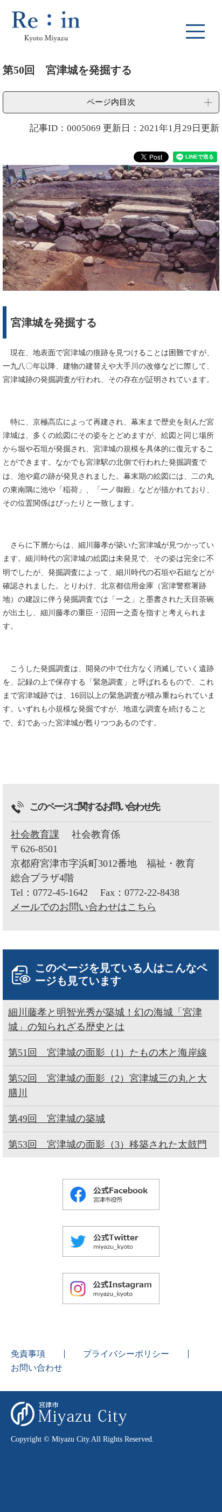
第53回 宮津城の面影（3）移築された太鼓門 (107, 1144)
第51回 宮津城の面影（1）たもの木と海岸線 (107, 1052)
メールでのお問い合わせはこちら (83, 907)
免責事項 (28, 1353)
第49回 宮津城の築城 (56, 1118)
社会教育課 (35, 834)
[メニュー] (195, 31)
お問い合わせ (37, 1367)
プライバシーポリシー (126, 1353)
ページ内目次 (111, 101)
